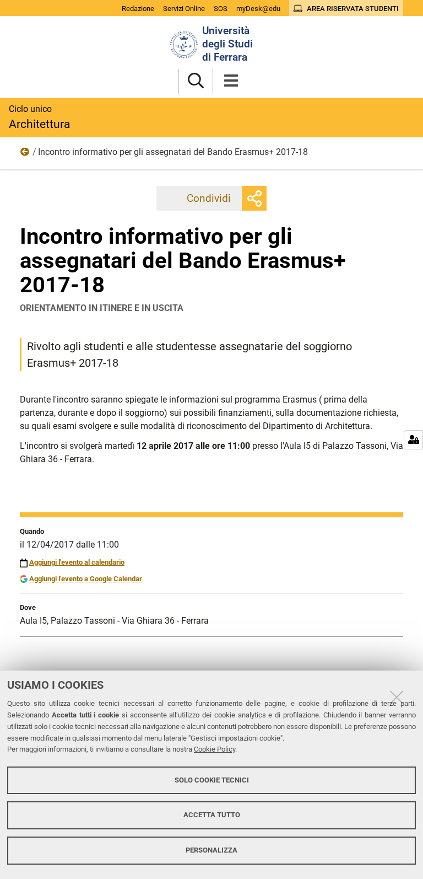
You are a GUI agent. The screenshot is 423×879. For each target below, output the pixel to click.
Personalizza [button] (211, 850)
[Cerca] (196, 81)
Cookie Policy (214, 749)
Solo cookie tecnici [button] (212, 780)
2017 (25, 154)
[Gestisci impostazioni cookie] (413, 439)
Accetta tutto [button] (211, 815)
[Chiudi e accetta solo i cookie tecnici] (396, 697)
